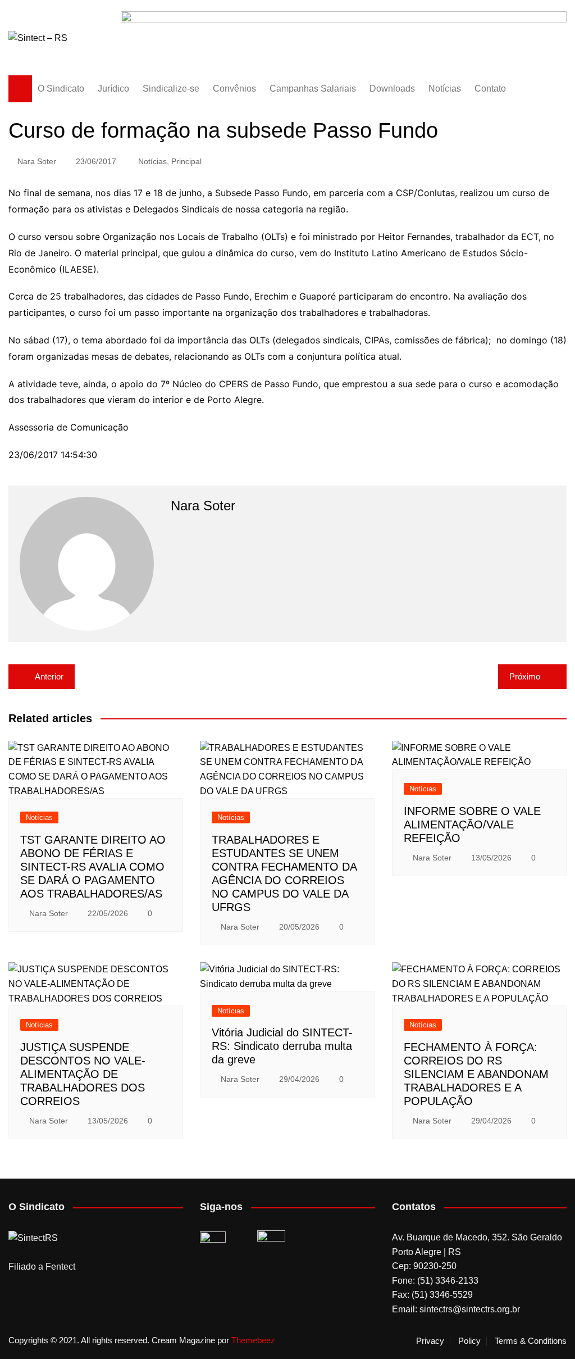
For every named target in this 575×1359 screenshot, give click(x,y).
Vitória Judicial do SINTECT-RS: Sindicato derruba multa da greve (282, 1046)
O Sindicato (61, 88)
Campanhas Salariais (313, 88)
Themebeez (253, 1340)
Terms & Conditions (531, 1341)
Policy (469, 1341)
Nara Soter (36, 161)
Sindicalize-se (171, 88)
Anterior (49, 676)
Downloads (392, 88)
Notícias (444, 88)
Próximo (524, 676)
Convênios (234, 88)
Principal (186, 161)
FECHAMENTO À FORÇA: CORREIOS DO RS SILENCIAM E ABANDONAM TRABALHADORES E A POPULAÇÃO (476, 1074)
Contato (490, 88)
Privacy (430, 1341)
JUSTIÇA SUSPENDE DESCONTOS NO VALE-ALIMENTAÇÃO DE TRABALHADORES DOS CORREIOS (82, 1074)
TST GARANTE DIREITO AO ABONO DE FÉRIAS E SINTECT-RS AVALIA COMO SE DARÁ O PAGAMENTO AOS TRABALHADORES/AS (93, 866)
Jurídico (113, 88)
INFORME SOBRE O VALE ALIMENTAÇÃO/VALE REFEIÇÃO (472, 824)
